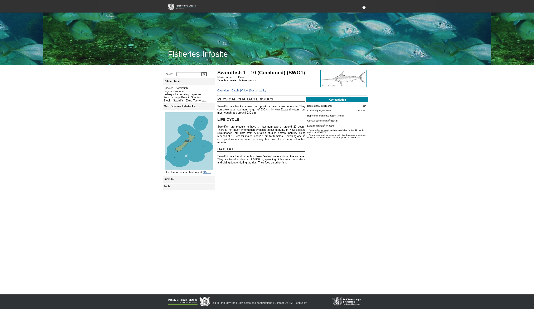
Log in (215, 302)
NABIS (207, 172)
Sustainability (258, 90)
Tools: (167, 186)
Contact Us (281, 302)
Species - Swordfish (176, 88)
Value (244, 90)
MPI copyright (298, 302)
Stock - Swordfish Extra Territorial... (185, 100)
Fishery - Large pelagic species (182, 94)
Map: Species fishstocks (179, 106)
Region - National (174, 91)
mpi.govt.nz (228, 302)
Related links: (172, 81)
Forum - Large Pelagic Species (182, 97)
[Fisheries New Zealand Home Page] (184, 6)
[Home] (364, 7)
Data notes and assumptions (255, 302)
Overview (223, 90)
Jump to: (169, 179)
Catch (235, 90)
